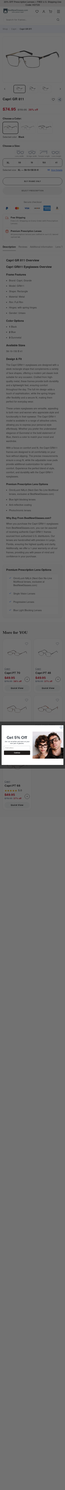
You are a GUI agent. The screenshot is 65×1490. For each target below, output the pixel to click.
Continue (17, 753)
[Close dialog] (61, 727)
